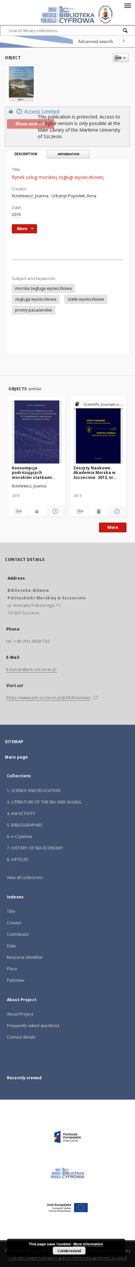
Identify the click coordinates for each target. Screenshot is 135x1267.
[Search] (125, 30)
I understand (69, 1251)
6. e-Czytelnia (19, 836)
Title (11, 911)
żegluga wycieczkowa (35, 299)
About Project (20, 1014)
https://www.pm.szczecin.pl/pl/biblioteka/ (48, 697)
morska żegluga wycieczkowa (43, 288)
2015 (16, 214)
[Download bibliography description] (18, 511)
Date (11, 946)
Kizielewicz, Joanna (30, 196)
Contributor (18, 934)
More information (88, 1243)
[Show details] (54, 511)
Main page (16, 757)
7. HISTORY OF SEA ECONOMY (35, 848)
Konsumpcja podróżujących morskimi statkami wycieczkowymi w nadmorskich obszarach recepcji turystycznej (32, 472)
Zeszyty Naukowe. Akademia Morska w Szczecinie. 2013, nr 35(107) (94, 472)
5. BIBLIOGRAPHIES (25, 825)
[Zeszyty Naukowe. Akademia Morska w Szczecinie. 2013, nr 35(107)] (98, 431)
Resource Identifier (25, 957)
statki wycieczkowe (86, 299)
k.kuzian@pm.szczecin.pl (31, 669)
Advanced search (95, 41)
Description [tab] (25, 154)
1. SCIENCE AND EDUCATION (34, 790)
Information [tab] (68, 154)
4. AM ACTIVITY (21, 813)
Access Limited (41, 111)
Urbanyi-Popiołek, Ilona (73, 196)
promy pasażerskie (33, 310)
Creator (14, 923)
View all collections (25, 877)
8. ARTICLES (18, 859)
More (112, 527)
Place (12, 969)
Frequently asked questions (33, 1025)
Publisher (16, 980)
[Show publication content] (98, 511)
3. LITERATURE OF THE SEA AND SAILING (44, 802)
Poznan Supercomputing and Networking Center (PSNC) (67, 1257)
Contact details (21, 1037)
